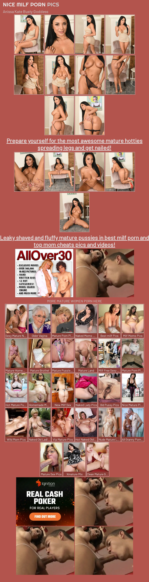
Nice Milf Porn (31, 4)
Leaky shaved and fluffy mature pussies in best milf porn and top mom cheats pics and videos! (74, 241)
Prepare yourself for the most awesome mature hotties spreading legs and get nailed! (75, 144)
